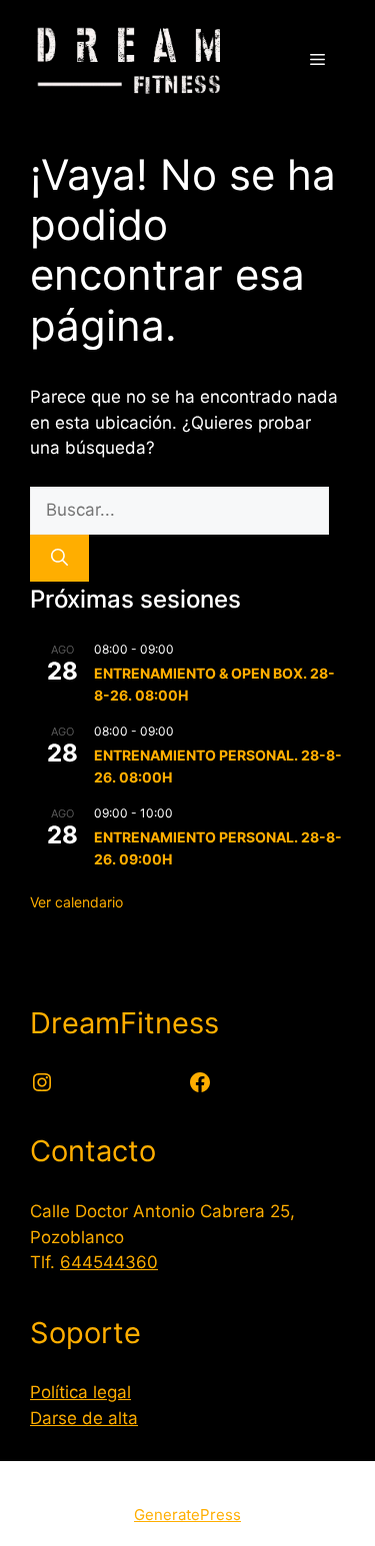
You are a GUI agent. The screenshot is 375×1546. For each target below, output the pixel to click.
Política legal (80, 1392)
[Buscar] (59, 559)
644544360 (109, 1262)
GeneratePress (187, 1514)
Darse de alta (84, 1418)
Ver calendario (76, 901)
